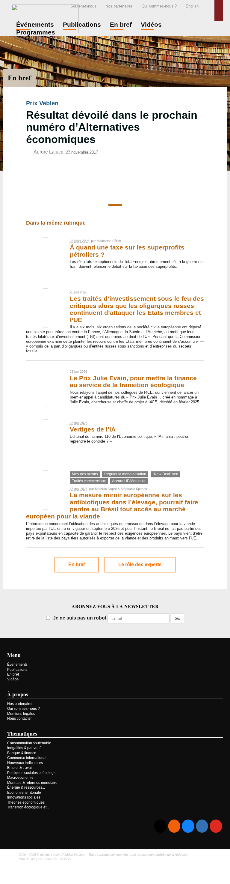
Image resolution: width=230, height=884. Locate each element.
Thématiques (22, 733)
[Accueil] (45, 18)
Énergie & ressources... (26, 787)
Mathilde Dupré (106, 489)
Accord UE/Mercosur (129, 481)
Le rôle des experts (140, 564)
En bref (19, 77)
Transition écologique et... (28, 807)
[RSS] (174, 826)
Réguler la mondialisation (125, 474)
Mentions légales (21, 713)
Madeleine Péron (109, 241)
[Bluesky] (188, 826)
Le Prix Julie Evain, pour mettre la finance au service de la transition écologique (133, 382)
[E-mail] (160, 826)
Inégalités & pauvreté (24, 748)
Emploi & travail (20, 767)
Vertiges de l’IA (93, 429)
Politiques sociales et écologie (32, 773)
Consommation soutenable (29, 743)
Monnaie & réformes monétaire (32, 782)
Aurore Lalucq (48, 151)
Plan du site (27, 859)
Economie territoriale (24, 792)
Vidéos (13, 679)
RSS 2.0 (66, 859)
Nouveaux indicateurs (25, 763)
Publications (17, 669)
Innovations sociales (23, 797)
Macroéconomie (20, 777)
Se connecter (48, 859)
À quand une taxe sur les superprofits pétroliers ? (127, 251)
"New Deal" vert (165, 474)
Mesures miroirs (85, 474)
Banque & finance (21, 753)
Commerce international (26, 758)
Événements (17, 664)
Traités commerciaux (89, 481)
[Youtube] (216, 826)
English (192, 6)
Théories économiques (26, 802)
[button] (218, 10)
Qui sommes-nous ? (159, 6)
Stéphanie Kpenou (134, 489)
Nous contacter (19, 718)
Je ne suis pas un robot (79, 617)
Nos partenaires (119, 6)
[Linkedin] (202, 826)
